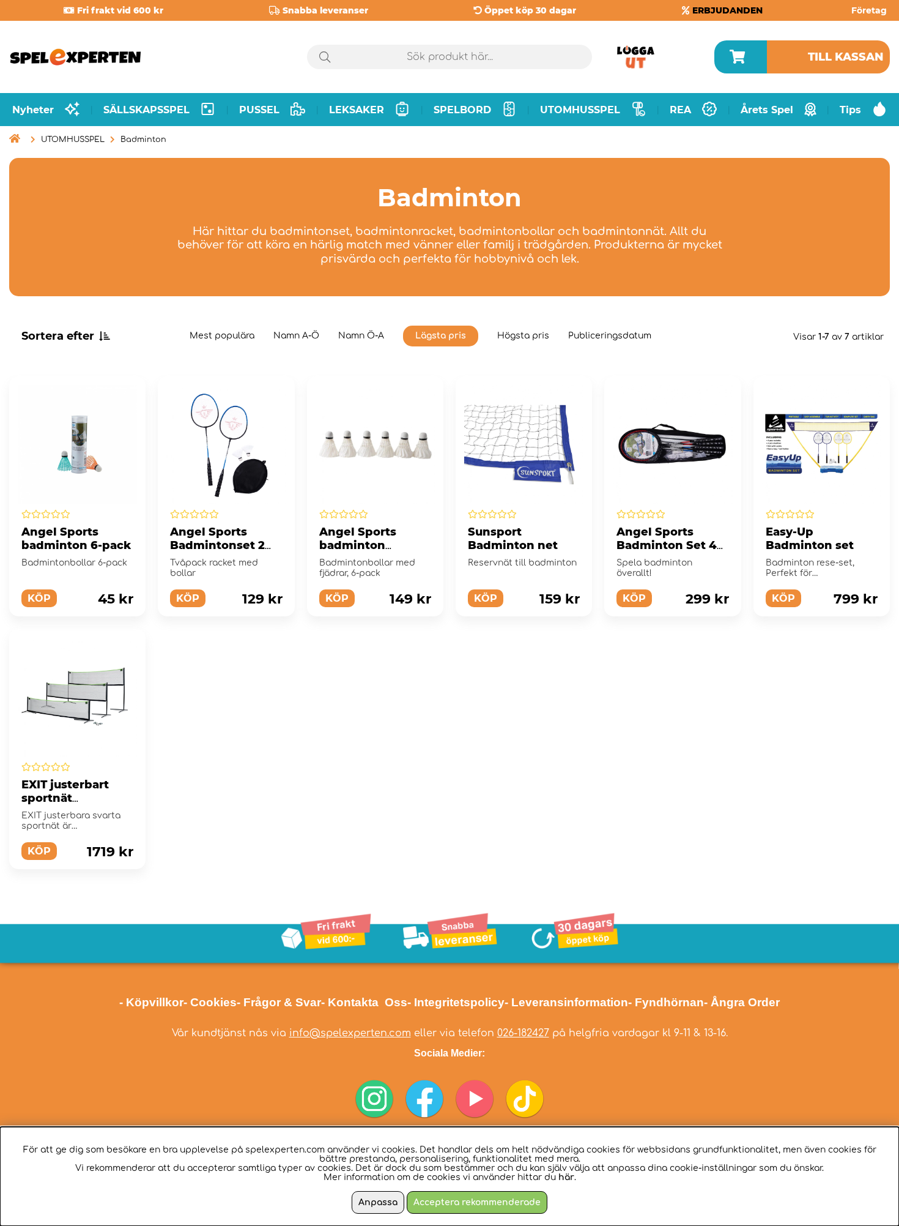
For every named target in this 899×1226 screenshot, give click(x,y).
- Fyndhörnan (666, 1002)
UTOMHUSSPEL (73, 139)
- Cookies (210, 1002)
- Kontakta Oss (364, 1002)
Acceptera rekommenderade (477, 1202)
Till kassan (846, 57)
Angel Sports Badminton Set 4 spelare (666, 545)
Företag (869, 10)
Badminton (143, 139)
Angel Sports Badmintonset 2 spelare (217, 545)
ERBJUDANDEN (727, 10)
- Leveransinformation (566, 1002)
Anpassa (378, 1202)
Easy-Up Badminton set (810, 538)
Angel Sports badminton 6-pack (76, 538)
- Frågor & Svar (279, 1002)
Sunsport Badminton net (513, 538)
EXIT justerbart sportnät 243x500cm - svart (75, 798)
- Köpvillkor (151, 1002)
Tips (850, 110)
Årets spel (767, 110)
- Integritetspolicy (456, 1002)
